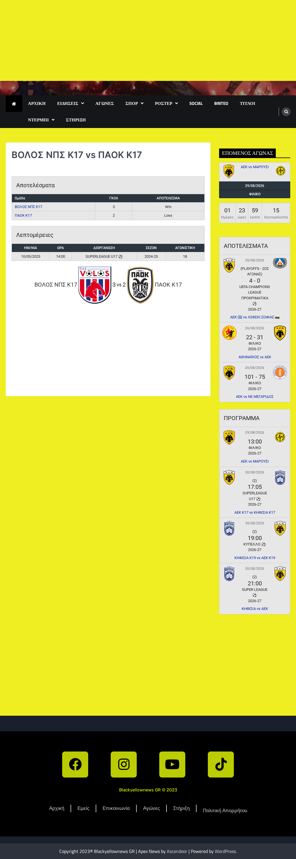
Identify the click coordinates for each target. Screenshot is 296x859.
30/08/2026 (254, 472)
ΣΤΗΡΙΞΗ (76, 119)
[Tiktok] (221, 765)
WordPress (225, 851)
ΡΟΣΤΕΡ (163, 103)
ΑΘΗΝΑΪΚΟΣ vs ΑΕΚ (254, 357)
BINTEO (221, 103)
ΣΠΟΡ (131, 103)
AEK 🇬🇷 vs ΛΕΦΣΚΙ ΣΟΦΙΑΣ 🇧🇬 (255, 317)
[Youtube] (172, 765)
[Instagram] (124, 765)
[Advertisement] (148, 40)
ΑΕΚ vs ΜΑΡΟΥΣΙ (255, 167)
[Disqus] (108, 478)
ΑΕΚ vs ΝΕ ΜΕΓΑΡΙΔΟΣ (254, 396)
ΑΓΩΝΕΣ (104, 103)
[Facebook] (75, 765)
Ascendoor (177, 851)
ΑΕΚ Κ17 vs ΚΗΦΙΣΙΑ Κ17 (254, 512)
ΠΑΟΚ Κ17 (23, 215)
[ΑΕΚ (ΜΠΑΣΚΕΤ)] (228, 172)
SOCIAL (196, 103)
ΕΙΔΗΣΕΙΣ (67, 103)
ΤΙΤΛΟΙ (247, 103)
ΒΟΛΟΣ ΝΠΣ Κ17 (28, 207)
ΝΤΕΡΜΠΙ (38, 119)
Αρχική (37, 103)
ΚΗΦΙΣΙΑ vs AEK (255, 608)
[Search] (286, 111)
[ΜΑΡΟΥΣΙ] (280, 171)
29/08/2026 (254, 433)
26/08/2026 (254, 260)
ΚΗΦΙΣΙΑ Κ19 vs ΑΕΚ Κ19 (254, 558)
